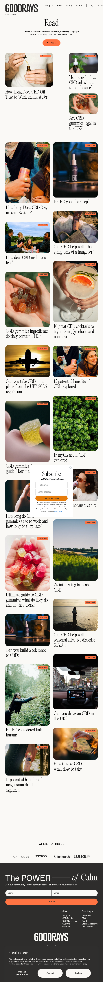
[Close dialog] (70, 467)
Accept (50, 973)
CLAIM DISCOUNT (51, 498)
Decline (78, 973)
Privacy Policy (81, 964)
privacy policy (58, 511)
